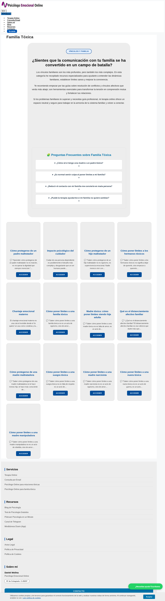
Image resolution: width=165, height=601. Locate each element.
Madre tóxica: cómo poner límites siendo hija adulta (97, 314)
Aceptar (149, 597)
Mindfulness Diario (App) (15, 526)
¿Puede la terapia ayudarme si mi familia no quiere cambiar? (80, 199)
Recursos (11, 27)
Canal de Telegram (13, 522)
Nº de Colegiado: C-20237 (16, 581)
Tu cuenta (12, 31)
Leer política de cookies (32, 598)
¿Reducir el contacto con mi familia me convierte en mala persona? (80, 188)
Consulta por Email (13, 480)
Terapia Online (13, 18)
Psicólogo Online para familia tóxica (20, 489)
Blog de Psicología (13, 508)
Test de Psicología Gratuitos (17, 512)
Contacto (11, 29)
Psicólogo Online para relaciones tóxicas (22, 484)
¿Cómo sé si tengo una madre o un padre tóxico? (80, 165)
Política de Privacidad (14, 549)
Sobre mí (11, 22)
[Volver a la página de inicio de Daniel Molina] (22, 9)
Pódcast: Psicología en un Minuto (19, 517)
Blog (9, 25)
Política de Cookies (13, 554)
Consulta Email (13, 20)
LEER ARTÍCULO (23, 274)
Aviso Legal (10, 545)
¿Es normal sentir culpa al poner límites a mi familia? (79, 176)
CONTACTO (79, 591)
